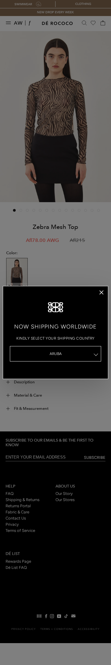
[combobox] (55, 353)
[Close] (101, 292)
